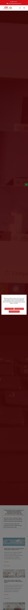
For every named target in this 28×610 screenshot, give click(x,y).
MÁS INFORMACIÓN (19, 308)
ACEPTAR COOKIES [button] (9, 308)
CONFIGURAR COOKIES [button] (14, 311)
